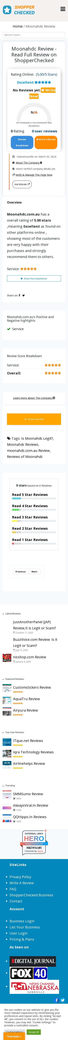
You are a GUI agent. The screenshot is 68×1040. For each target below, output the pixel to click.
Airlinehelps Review (29, 763)
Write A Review (35, 419)
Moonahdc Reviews (22, 444)
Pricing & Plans (22, 939)
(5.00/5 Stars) (46, 74)
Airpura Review (25, 710)
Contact (16, 901)
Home (18, 26)
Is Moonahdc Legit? (37, 438)
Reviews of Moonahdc (25, 456)
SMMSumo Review (28, 794)
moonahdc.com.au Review (28, 450)
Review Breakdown (22, 142)
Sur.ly (40, 851)
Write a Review (46, 139)
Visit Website (20, 184)
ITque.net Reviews (28, 740)
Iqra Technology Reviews (33, 752)
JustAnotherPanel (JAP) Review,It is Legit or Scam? (34, 625)
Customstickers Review (32, 687)
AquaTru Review (26, 698)
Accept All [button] (34, 1032)
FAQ (13, 889)
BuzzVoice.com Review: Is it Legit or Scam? (35, 642)
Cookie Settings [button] (14, 1032)
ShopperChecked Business (31, 895)
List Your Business (25, 927)
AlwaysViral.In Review (30, 805)
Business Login (22, 921)
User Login (19, 933)
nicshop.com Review (29, 657)
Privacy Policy (20, 876)
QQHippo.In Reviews (30, 816)
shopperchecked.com (34, 844)
